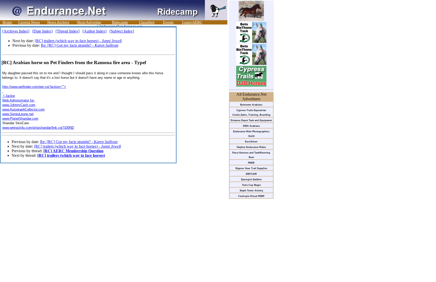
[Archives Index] (15, 31)
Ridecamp (120, 22)
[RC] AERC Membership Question (73, 151)
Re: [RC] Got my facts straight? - (79, 45)
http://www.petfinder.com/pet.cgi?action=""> (34, 87)
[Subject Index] (122, 31)
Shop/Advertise (89, 22)
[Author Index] (94, 31)
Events (168, 22)
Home (7, 22)
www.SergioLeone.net (18, 114)
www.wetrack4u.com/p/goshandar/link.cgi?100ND (38, 128)
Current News (29, 22)
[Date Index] (42, 31)
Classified (146, 22)
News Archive (58, 22)
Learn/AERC (192, 22)
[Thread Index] (67, 31)
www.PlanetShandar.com (20, 118)
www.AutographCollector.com (23, 109)
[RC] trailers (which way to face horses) (71, 155)
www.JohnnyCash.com (18, 105)
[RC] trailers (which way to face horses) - (78, 41)
